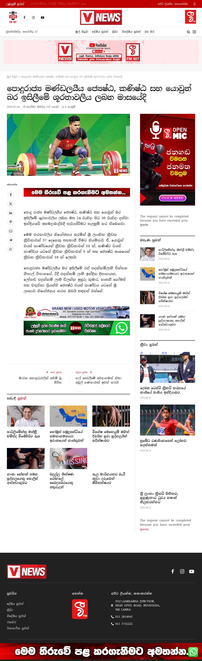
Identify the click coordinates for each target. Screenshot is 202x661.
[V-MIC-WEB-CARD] (167, 160)
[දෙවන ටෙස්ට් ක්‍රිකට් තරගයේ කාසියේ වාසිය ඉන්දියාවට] (167, 367)
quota (144, 224)
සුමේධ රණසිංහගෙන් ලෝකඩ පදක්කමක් (163, 443)
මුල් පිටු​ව (12, 76)
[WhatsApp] (10, 249)
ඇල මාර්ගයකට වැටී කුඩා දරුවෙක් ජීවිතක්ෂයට (108, 478)
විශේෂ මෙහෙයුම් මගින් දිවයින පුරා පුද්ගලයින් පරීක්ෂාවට (110, 436)
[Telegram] (10, 240)
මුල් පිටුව (81, 31)
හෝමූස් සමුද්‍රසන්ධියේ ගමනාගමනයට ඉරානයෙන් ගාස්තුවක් (69, 4)
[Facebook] (10, 194)
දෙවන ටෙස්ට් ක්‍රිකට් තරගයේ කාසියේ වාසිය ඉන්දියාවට (163, 390)
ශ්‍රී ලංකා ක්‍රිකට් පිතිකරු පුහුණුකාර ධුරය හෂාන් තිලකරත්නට (159, 498)
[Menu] (194, 31)
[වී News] (101, 17)
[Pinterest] (10, 222)
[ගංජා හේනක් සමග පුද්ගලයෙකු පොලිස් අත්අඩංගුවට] (26, 458)
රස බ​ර (149, 31)
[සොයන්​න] (188, 31)
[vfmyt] (101, 52)
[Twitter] (10, 204)
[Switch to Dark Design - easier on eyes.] (194, 4)
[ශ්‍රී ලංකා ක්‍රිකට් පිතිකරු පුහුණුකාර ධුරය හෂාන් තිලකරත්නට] (167, 472)
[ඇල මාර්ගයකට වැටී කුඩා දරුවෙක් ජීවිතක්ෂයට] (111, 458)
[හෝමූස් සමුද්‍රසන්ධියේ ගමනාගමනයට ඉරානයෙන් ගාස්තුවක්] (68, 416)
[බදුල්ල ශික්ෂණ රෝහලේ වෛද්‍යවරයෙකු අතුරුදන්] (68, 458)
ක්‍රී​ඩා (115, 31)
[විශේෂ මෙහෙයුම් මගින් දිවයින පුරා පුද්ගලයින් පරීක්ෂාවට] (111, 416)
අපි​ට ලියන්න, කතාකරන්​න (173, 4)
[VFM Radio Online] (12, 17)
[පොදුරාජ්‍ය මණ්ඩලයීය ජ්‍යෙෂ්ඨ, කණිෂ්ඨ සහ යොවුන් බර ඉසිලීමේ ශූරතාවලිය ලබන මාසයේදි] (68, 145)
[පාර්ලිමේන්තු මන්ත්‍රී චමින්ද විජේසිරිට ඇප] (26, 416)
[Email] (10, 231)
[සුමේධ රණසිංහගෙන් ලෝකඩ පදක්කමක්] (167, 420)
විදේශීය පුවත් (131, 31)
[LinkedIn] (10, 213)
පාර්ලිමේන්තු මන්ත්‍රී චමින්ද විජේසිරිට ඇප (23, 434)
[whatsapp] (77, 328)
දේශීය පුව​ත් (100, 31)
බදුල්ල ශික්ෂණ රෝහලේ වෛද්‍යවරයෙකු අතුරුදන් (62, 480)
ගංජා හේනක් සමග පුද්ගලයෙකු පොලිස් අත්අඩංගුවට (22, 478)
